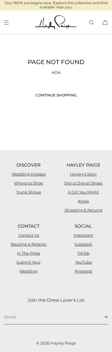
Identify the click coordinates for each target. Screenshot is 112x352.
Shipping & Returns (83, 210)
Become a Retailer (29, 244)
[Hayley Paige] (56, 22)
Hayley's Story (83, 174)
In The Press (28, 253)
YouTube (83, 262)
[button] (91, 22)
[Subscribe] (100, 317)
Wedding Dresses (29, 174)
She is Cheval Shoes (83, 183)
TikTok (83, 253)
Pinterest (83, 271)
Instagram (83, 235)
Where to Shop (28, 183)
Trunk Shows (28, 192)
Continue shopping (56, 95)
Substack (83, 244)
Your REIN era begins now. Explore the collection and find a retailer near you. (56, 5)
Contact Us (28, 235)
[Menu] (11, 22)
